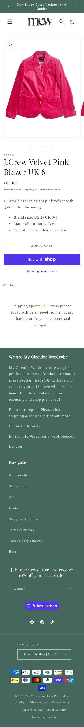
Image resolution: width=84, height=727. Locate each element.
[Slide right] (52, 146)
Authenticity (18, 475)
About (13, 497)
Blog (12, 551)
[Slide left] (32, 146)
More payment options (42, 271)
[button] (9, 21)
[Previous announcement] (9, 6)
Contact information (44, 717)
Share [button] (12, 285)
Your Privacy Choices (25, 541)
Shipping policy (57, 709)
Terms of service (32, 709)
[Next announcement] (75, 6)
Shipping (28, 189)
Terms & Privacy (22, 530)
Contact (15, 508)
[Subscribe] (69, 588)
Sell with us (18, 486)
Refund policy (60, 702)
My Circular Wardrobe (39, 696)
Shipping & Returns (24, 519)
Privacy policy (38, 702)
